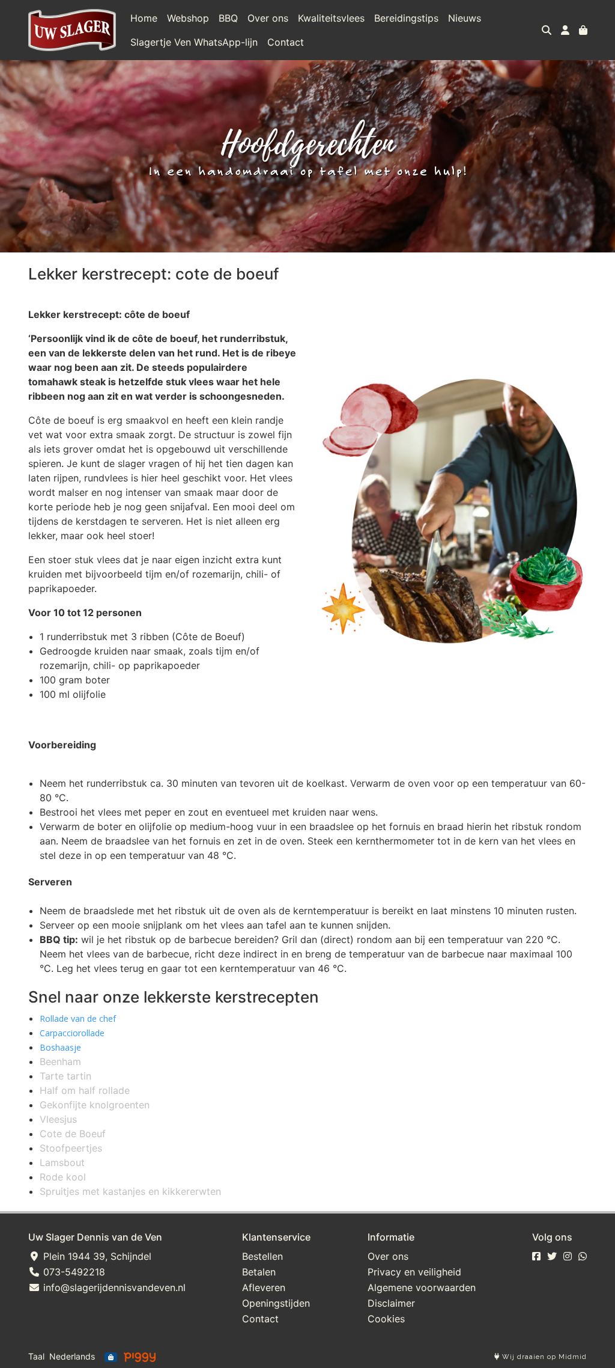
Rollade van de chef (78, 1018)
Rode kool (63, 1177)
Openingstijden (276, 1303)
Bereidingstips (406, 18)
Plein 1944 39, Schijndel (95, 1256)
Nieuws (464, 18)
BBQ (228, 18)
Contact (285, 42)
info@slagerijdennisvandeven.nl (113, 1287)
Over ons (267, 18)
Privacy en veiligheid (414, 1272)
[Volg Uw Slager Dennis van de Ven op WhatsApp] (582, 1256)
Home (143, 18)
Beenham (60, 1061)
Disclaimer (391, 1303)
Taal (36, 1356)
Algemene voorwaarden (422, 1287)
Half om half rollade (85, 1090)
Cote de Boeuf (73, 1134)
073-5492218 (72, 1272)
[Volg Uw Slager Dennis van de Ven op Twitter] (552, 1256)
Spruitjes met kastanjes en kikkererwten (130, 1191)
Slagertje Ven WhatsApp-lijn (194, 42)
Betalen (259, 1272)
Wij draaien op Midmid (543, 1357)
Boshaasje (60, 1047)
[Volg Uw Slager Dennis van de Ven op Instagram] (567, 1256)
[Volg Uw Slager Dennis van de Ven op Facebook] (536, 1256)
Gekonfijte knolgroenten (95, 1105)
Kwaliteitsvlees (331, 18)
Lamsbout (62, 1162)
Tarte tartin (65, 1076)
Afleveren (263, 1287)
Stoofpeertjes (71, 1148)
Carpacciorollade (72, 1033)
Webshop (188, 18)
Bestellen (262, 1256)
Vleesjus (58, 1119)
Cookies (386, 1319)
